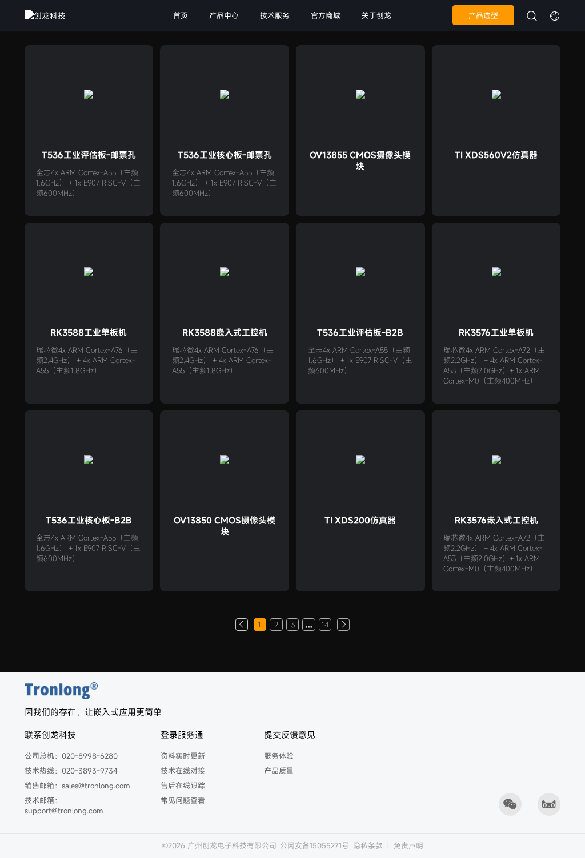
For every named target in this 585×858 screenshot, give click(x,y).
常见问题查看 (183, 800)
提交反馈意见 (289, 734)
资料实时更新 (183, 756)
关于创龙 (376, 15)
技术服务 (275, 15)
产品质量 (279, 771)
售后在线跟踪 (183, 785)
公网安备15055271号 (314, 845)
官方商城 (325, 15)
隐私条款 (368, 845)
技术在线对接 (183, 771)
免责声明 (408, 845)
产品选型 (483, 15)
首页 (180, 15)
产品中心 (224, 15)
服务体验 (279, 756)
